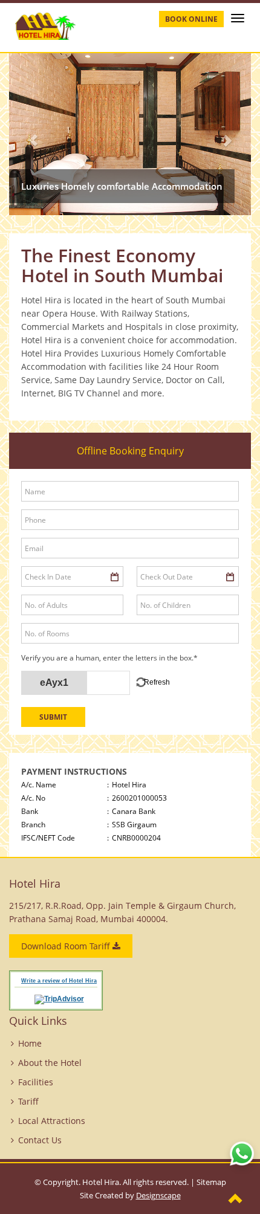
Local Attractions (51, 1120)
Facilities (35, 1082)
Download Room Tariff (66, 946)
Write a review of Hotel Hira (59, 981)
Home (30, 1043)
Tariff (28, 1101)
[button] (27, 134)
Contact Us (40, 1140)
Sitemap (211, 1182)
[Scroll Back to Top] (236, 1199)
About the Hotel (50, 1062)
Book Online (191, 19)
